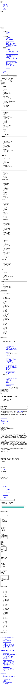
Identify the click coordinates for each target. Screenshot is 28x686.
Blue (5, 307)
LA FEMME (8, 379)
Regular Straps (7, 286)
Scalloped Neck (7, 250)
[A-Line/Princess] (4, 570)
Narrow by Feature (6, 85)
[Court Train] (3, 562)
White (5, 335)
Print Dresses (7, 123)
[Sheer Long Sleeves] (4, 579)
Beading (6, 184)
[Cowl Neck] (4, 564)
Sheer (5, 163)
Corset (5, 144)
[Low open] (4, 538)
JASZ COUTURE (9, 345)
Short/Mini (6, 231)
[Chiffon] (3, 554)
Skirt (5, 129)
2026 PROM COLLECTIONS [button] (9, 341)
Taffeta (5, 216)
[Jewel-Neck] (4, 567)
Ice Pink (6, 314)
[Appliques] (3, 547)
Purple (5, 310)
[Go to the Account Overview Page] (1, 2)
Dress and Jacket (7, 114)
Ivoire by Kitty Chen (10, 362)
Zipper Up (6, 165)
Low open (6, 162)
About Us (5, 469)
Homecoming (7, 100)
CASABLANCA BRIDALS (12, 359)
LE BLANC (8, 385)
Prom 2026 (5, 495)
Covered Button (7, 158)
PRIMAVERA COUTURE (11, 349)
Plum (5, 320)
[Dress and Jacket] (4, 526)
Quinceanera (7, 104)
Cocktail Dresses (7, 93)
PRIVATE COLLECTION (11, 372)
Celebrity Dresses (8, 141)
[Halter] (4, 565)
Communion (7, 94)
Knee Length (7, 229)
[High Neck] (4, 566)
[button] (5, 31)
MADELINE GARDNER (11, 367)
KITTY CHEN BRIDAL (11, 366)
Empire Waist (7, 264)
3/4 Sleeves (6, 274)
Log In (4, 9)
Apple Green (7, 298)
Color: (2, 407)
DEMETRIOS (9, 361)
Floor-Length (7, 228)
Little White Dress (8, 118)
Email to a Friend (4, 421)
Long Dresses (7, 120)
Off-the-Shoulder (7, 247)
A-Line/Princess (7, 263)
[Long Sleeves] (4, 578)
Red (5, 322)
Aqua (5, 302)
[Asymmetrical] (3, 559)
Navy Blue (6, 309)
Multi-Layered (7, 146)
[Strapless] (4, 585)
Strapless (6, 254)
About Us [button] (5, 486)
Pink (5, 315)
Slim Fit (6, 267)
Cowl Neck (6, 240)
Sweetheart (6, 256)
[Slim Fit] (4, 573)
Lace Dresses (7, 116)
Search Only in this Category (8, 78)
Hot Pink (6, 316)
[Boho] (4, 525)
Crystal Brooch (7, 187)
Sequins (6, 197)
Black (5, 331)
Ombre (5, 176)
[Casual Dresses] (6, 520)
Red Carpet (6, 105)
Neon (5, 174)
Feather (5, 189)
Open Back (6, 147)
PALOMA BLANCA (10, 371)
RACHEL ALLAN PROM (11, 351)
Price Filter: (5, 79)
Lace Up (6, 161)
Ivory (5, 325)
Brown (5, 329)
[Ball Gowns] (4, 524)
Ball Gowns (6, 112)
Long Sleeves (7, 275)
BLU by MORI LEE (10, 358)
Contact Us (5, 464)
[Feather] (3, 555)
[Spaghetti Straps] (4, 584)
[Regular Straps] (4, 582)
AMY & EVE (9, 355)
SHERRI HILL (9, 352)
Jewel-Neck (6, 244)
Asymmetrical (7, 224)
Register (5, 8)
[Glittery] (2, 541)
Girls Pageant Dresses (8, 98)
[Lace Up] (4, 537)
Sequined (6, 213)
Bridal (5, 89)
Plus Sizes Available (8, 150)
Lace (5, 193)
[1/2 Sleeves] (4, 576)
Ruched (6, 151)
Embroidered (7, 188)
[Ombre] (2, 544)
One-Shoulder (7, 248)
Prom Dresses (7, 102)
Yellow (5, 296)
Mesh (5, 209)
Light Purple (7, 312)
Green (5, 299)
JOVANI (8, 347)
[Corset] (5, 533)
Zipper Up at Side (8, 166)
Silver (5, 333)
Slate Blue (6, 306)
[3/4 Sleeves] (4, 577)
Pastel (5, 177)
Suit (5, 130)
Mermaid (6, 265)
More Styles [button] (5, 374)
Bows (5, 185)
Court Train (6, 227)
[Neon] (2, 543)
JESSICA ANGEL (10, 346)
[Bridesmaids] (6, 519)
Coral (5, 324)
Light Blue (6, 305)
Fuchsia (6, 318)
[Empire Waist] (4, 571)
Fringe (5, 192)
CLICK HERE (19, 411)
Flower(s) (6, 191)
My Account (5, 5)
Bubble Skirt (7, 140)
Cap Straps (6, 284)
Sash (5, 196)
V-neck (5, 257)
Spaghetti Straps (7, 287)
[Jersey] (3, 556)
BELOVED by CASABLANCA (13, 356)
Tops (5, 131)
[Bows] (3, 549)
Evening (6, 96)
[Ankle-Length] (3, 558)
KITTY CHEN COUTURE (11, 365)
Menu (2, 27)
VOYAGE (8, 373)
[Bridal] (6, 518)
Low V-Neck (7, 245)
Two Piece (6, 134)
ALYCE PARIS (9, 377)
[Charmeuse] (3, 552)
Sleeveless (6, 279)
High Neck (6, 243)
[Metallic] (2, 542)
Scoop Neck (7, 252)
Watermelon (6, 319)
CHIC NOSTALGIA (10, 360)
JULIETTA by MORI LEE (11, 364)
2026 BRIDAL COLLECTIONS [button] (10, 353)
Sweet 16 (6, 106)
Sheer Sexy (6, 126)
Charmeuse (6, 203)
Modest (5, 121)
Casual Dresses (7, 92)
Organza (6, 210)
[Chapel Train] (3, 560)
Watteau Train (7, 234)
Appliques (6, 183)
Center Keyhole (7, 142)
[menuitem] (15, 4)
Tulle (5, 217)
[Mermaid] (4, 572)
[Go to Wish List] (2, 1)
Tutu (5, 133)
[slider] (25, 507)
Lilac (5, 311)
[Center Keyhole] (5, 532)
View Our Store (6, 492)
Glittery (6, 172)
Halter (5, 241)
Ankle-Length (7, 223)
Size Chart (3, 420)
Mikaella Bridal (9, 369)
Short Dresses (7, 127)
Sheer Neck (6, 253)
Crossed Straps (7, 160)
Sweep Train (7, 232)
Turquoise (6, 303)
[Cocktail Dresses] (6, 521)
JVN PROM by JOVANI (11, 348)
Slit (5, 153)
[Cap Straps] (4, 581)
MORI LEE (8, 368)
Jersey (5, 207)
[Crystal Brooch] (3, 550)
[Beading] (3, 548)
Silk (5, 214)
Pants (5, 122)
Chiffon (6, 204)
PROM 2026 (8, 382)
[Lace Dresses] (4, 527)
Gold (5, 328)
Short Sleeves (7, 278)
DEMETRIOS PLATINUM (11, 378)
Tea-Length (6, 233)
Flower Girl (6, 97)
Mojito (5, 297)
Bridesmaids (7, 91)
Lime (5, 301)
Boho (5, 113)
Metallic (6, 173)
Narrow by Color (6, 293)
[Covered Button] (4, 535)
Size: (2, 405)
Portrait (5, 249)
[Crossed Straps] (4, 536)
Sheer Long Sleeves (8, 276)
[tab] (15, 347)
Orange (6, 323)
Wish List (5, 4)
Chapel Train (7, 225)
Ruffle (5, 194)
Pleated (5, 149)
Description (5, 423)
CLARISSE (8, 343)
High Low (6, 145)
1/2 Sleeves (6, 272)
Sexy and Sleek (7, 125)
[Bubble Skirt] (5, 529)
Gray (5, 332)
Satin (5, 212)
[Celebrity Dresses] (5, 530)
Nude (5, 327)
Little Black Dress (8, 117)
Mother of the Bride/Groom (10, 101)
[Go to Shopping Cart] (1, 1)
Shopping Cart (6, 6)
